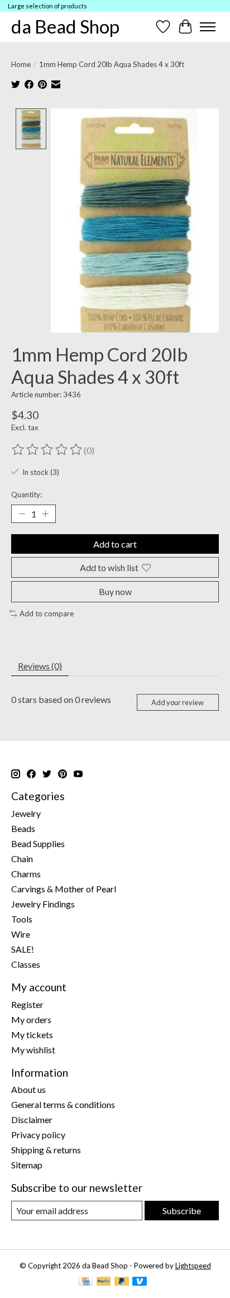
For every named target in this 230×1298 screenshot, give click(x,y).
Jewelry (26, 813)
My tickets (32, 1034)
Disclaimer (31, 1119)
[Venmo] (139, 1282)
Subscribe (181, 1210)
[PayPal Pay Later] (121, 1282)
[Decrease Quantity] (22, 514)
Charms (26, 873)
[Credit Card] (86, 1282)
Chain (22, 858)
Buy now (115, 591)
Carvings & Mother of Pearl (63, 888)
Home (21, 64)
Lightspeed (193, 1265)
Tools (21, 919)
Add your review (177, 702)
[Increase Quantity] (45, 514)
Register (27, 1004)
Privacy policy (38, 1134)
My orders (31, 1019)
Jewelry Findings (43, 903)
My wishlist (33, 1049)
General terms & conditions (63, 1104)
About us (28, 1089)
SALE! (22, 949)
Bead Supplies (38, 843)
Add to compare (47, 613)
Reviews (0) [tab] (40, 665)
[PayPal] (104, 1282)
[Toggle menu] (208, 27)
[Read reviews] (47, 450)
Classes (25, 964)
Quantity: (26, 494)
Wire (20, 934)
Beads (23, 828)
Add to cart (115, 544)
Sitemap (26, 1164)
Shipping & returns (46, 1149)
